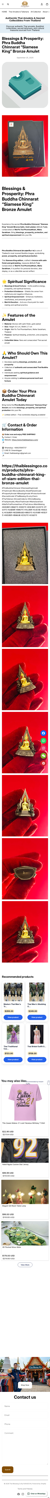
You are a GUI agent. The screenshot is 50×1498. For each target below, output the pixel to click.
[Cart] (47, 4)
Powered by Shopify (39, 1484)
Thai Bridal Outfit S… (36, 1046)
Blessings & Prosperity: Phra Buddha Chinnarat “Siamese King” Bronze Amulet (20, 199)
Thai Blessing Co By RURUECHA (20, 1484)
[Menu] (3, 4)
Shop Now (25, 1385)
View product (13, 1017)
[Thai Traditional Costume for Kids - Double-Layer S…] (13, 1034)
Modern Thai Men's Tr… (12, 1005)
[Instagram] (22, 1494)
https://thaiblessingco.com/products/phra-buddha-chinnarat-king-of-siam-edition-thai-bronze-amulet (24, 474)
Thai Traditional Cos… (11, 1047)
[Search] (8, 4)
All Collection (36, 12)
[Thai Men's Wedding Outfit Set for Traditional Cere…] (36, 992)
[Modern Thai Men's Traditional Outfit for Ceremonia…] (13, 992)
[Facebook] (18, 1494)
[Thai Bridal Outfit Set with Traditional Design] (36, 1034)
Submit (7, 1470)
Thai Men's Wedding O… (36, 1005)
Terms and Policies (25, 1489)
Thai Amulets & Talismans (19, 12)
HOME (4, 12)
